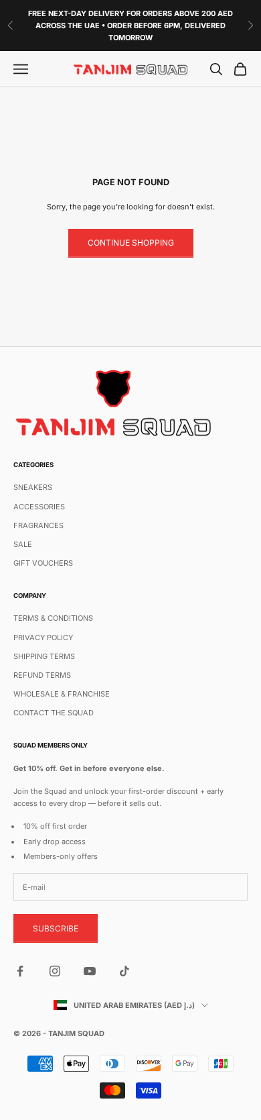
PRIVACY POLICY (43, 637)
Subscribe (55, 928)
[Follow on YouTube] (89, 971)
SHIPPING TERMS (44, 656)
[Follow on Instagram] (55, 971)
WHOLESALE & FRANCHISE (61, 694)
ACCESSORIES (39, 506)
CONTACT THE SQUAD (53, 712)
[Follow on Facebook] (20, 971)
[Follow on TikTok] (124, 971)
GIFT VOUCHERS (43, 563)
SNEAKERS (32, 487)
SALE (22, 544)
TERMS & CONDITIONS (53, 618)
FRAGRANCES (38, 525)
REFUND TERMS (42, 675)
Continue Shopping (131, 243)
